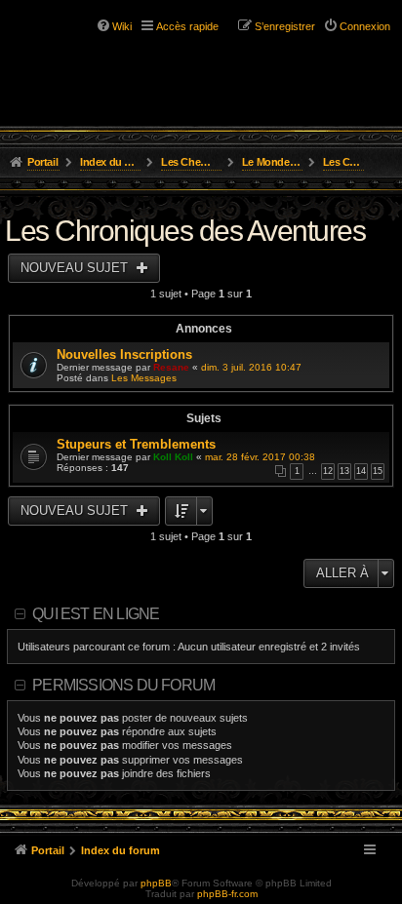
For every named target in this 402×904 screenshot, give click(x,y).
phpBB (156, 883)
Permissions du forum (123, 685)
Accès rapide (187, 26)
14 (361, 471)
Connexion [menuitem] (365, 26)
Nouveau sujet (76, 267)
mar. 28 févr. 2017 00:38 (260, 457)
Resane (171, 367)
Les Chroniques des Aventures (344, 162)
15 (377, 471)
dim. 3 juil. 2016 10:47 (251, 367)
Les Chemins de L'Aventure (191, 162)
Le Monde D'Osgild (272, 162)
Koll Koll (173, 457)
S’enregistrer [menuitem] (285, 26)
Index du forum (110, 162)
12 (328, 471)
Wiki (122, 26)
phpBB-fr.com (227, 893)
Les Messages (144, 378)
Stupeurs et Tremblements (136, 444)
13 (344, 471)
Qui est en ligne (95, 614)
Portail (42, 162)
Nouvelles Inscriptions (124, 354)
